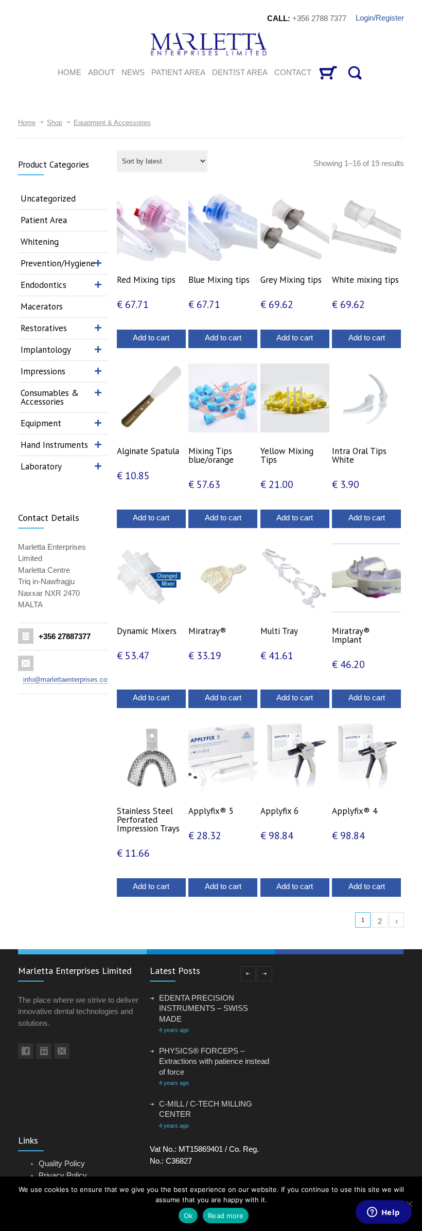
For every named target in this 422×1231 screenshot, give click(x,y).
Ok (188, 1215)
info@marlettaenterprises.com (68, 679)
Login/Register (380, 18)
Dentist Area (240, 72)
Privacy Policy (63, 1175)
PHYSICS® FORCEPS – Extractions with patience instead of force (214, 1061)
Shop (54, 122)
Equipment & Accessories (112, 122)
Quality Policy (62, 1163)
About (101, 72)
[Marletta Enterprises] (211, 44)
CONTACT (292, 72)
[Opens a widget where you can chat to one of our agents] (383, 1213)
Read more (225, 1215)
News (133, 72)
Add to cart (151, 337)
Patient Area (178, 72)
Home (27, 122)
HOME (69, 72)
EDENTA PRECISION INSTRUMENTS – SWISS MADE (203, 1008)
